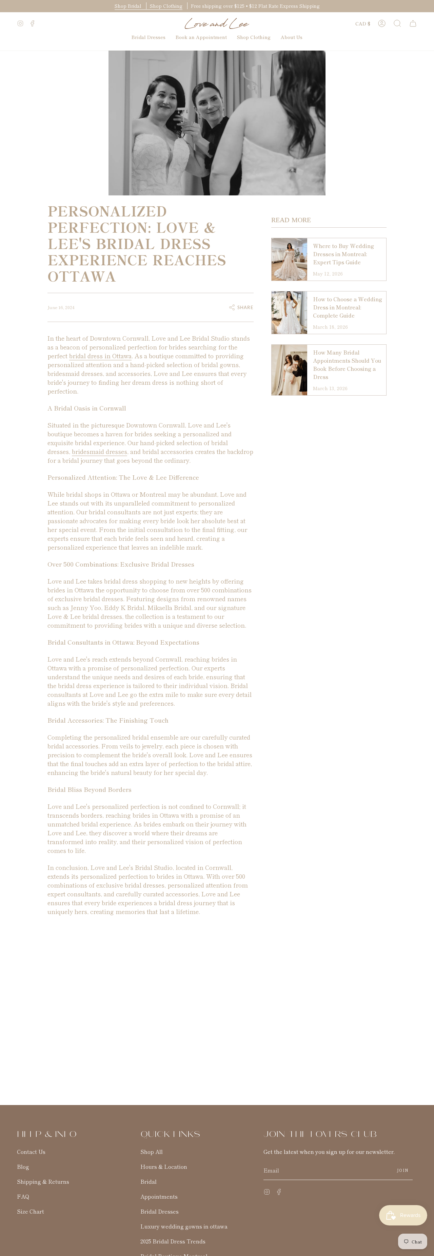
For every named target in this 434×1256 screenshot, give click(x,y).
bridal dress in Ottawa (100, 355)
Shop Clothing (166, 5)
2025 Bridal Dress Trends (172, 1241)
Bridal (148, 1181)
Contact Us (31, 1151)
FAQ (23, 1196)
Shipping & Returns (43, 1181)
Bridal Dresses (159, 1211)
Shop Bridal (129, 5)
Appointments (159, 1196)
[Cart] (413, 23)
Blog (23, 1166)
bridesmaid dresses (99, 451)
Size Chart (30, 1211)
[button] (397, 23)
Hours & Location (163, 1166)
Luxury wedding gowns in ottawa (184, 1226)
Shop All (151, 1151)
